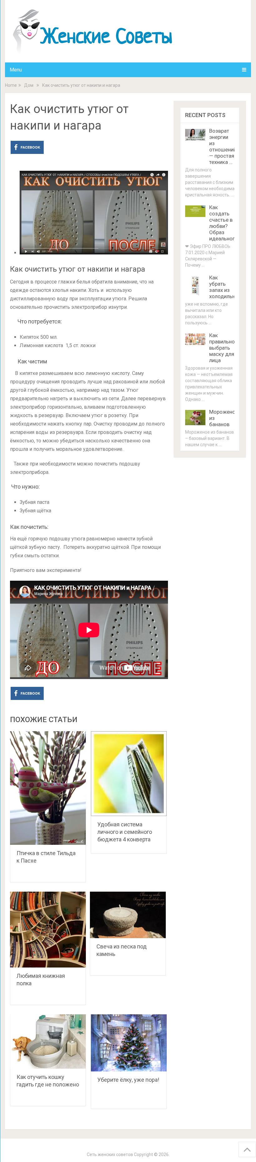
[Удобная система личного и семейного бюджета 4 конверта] (129, 773)
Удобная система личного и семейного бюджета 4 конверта (124, 832)
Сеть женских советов (110, 1154)
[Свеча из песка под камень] (128, 915)
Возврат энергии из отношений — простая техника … (222, 146)
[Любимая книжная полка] (48, 930)
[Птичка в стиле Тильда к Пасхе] (48, 788)
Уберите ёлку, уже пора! (128, 1079)
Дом (28, 85)
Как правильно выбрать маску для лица (222, 347)
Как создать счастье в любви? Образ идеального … (226, 223)
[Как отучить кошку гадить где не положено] (48, 1041)
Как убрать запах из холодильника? (227, 286)
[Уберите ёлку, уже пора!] (129, 1042)
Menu (16, 70)
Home (11, 85)
